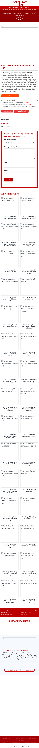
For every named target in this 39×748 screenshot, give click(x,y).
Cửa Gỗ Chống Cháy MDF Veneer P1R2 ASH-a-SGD (29, 271)
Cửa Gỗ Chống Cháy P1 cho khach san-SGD (10, 270)
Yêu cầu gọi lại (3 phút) (6, 614)
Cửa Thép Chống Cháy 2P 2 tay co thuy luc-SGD (10, 573)
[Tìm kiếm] (37, 3)
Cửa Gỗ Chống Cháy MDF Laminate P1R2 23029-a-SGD (10, 436)
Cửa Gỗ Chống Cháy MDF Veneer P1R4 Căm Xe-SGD (29, 354)
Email (6, 170)
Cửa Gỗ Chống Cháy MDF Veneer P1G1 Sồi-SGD (29, 600)
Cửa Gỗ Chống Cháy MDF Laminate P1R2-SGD (29, 463)
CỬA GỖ (26, 14)
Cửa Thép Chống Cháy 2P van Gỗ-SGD (10, 462)
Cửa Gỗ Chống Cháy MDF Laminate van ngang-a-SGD (29, 244)
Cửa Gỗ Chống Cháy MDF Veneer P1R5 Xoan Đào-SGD (29, 408)
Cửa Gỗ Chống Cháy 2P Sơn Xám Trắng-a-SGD (10, 325)
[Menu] (2, 3)
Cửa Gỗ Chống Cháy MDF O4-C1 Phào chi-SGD (10, 299)
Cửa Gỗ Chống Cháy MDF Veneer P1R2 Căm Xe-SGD (10, 354)
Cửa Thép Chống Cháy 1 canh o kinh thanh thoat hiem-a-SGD (10, 244)
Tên (5, 162)
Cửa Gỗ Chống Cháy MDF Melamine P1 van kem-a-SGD (10, 600)
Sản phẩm (17, 14)
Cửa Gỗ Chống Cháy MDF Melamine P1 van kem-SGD (10, 381)
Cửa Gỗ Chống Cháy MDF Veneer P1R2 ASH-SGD (10, 518)
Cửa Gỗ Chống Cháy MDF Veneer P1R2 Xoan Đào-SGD (29, 326)
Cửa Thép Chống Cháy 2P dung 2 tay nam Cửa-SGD (10, 408)
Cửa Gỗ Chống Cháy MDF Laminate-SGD (10, 217)
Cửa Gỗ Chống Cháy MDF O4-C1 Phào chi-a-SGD (29, 573)
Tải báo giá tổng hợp (26, 612)
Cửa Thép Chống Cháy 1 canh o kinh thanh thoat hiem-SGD (29, 381)
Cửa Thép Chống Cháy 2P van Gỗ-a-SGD (29, 517)
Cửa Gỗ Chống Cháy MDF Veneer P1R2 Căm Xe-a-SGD (10, 491)
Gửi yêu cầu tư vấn (5, 612)
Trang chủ (7, 14)
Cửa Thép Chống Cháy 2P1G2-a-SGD (29, 298)
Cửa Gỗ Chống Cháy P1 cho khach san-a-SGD (29, 217)
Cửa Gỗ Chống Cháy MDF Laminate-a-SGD (29, 435)
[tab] (19, 119)
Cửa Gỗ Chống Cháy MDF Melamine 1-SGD (29, 545)
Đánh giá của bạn (10, 139)
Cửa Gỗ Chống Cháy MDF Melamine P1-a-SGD (10, 546)
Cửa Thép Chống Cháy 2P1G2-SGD (29, 490)
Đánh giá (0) (5, 119)
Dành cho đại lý (24, 614)
